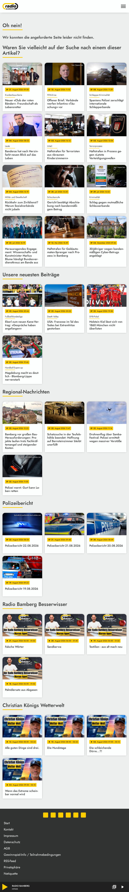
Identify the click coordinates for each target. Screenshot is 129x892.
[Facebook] (53, 815)
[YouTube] (68, 815)
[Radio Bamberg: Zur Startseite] (61, 6)
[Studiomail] (75, 815)
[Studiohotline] (83, 815)
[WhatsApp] (45, 815)
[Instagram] (60, 815)
